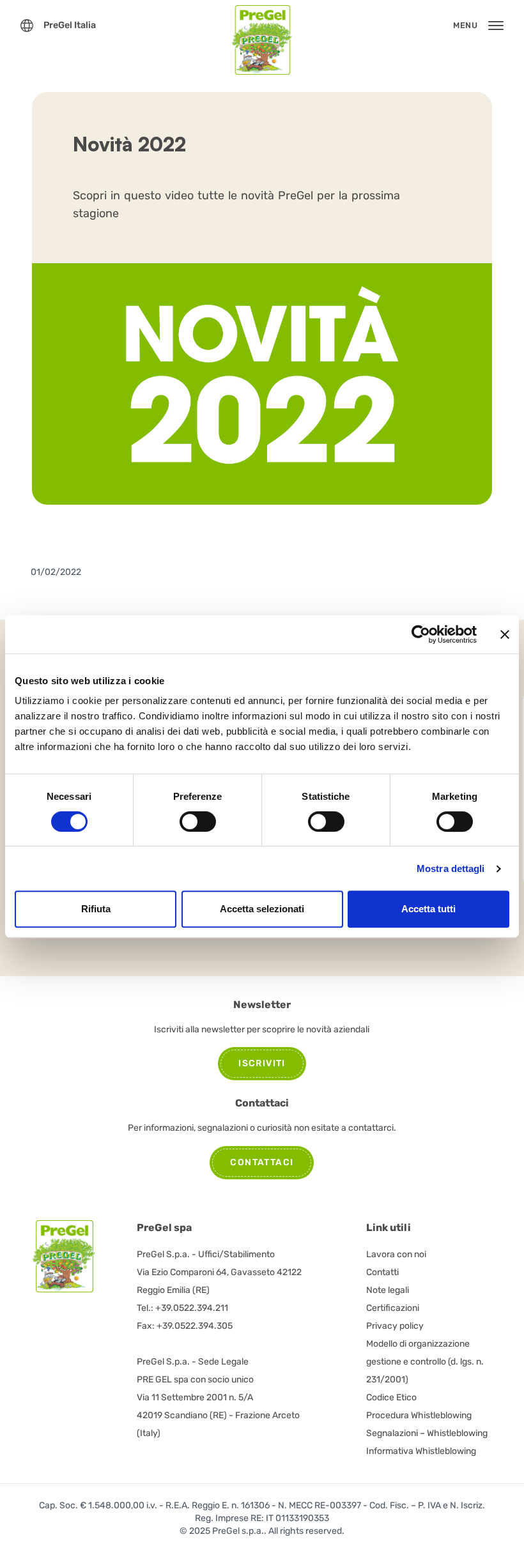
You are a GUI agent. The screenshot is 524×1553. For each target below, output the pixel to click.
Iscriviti (262, 1063)
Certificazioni (392, 1308)
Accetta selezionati (262, 908)
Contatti (382, 1272)
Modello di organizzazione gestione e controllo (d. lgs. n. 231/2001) (425, 1361)
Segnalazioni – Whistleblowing (427, 1433)
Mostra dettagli (451, 868)
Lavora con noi (396, 1254)
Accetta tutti (428, 908)
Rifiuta (96, 908)
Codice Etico (391, 1397)
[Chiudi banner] (504, 634)
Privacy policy (395, 1325)
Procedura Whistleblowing (419, 1415)
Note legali (387, 1290)
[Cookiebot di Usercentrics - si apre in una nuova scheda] (421, 634)
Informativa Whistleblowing (421, 1451)
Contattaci (261, 1162)
